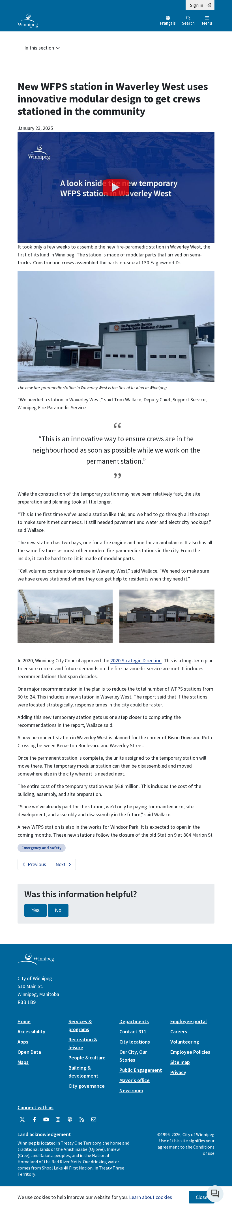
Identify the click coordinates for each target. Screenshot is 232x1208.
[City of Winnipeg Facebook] (34, 1120)
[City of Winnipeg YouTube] (46, 1120)
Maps (23, 1062)
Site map (180, 1062)
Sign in (196, 5)
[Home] (28, 20)
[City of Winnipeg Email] (93, 1120)
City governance (86, 1086)
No (58, 910)
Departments (134, 1021)
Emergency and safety (41, 847)
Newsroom (131, 1090)
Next (60, 864)
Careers (178, 1031)
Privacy (178, 1072)
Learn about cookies (150, 1197)
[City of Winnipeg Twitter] (22, 1120)
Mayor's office (134, 1080)
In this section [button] (39, 47)
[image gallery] (65, 615)
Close (201, 1197)
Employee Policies (190, 1052)
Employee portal (188, 1021)
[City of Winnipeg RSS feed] (82, 1120)
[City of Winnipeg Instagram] (58, 1120)
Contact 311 (132, 1031)
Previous (37, 864)
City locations (134, 1041)
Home (24, 1021)
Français (168, 23)
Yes (35, 910)
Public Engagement (140, 1070)
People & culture (87, 1057)
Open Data (29, 1052)
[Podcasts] (70, 1120)
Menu (207, 23)
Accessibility (31, 1031)
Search (188, 23)
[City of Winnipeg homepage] (36, 963)
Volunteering (184, 1041)
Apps (23, 1041)
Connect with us (35, 1107)
